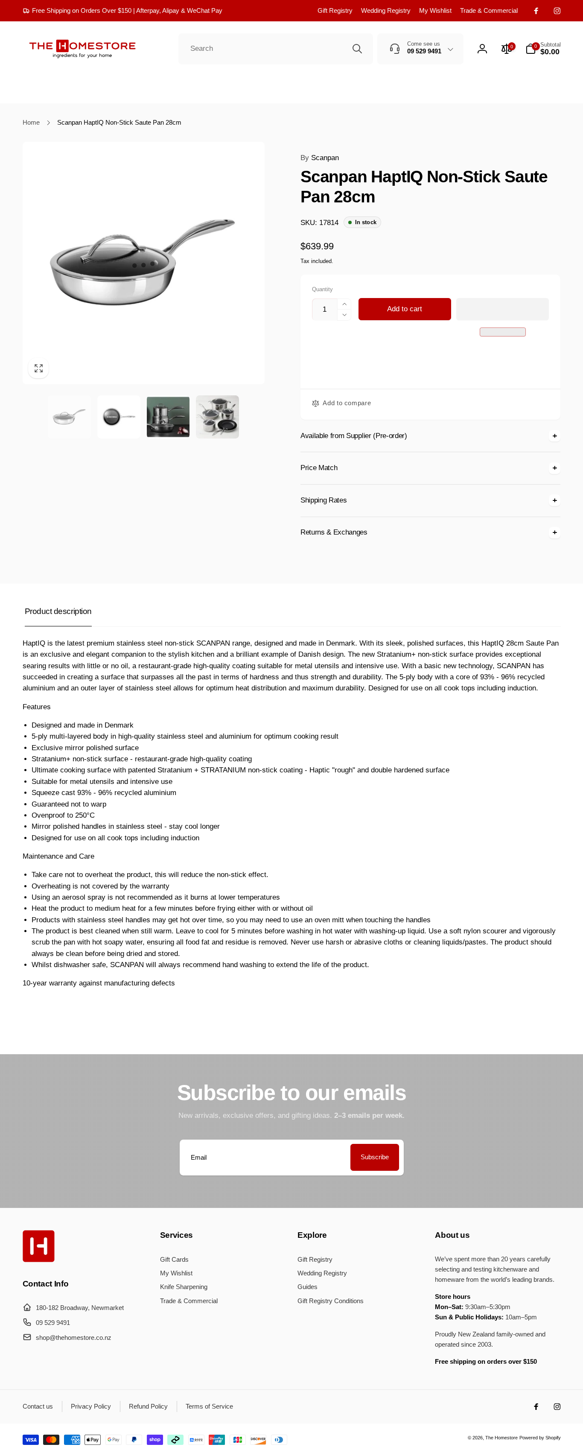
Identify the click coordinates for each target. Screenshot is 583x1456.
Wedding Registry (386, 10)
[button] (502, 309)
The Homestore (501, 1437)
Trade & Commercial (489, 10)
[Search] (357, 49)
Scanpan (319, 158)
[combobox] (275, 49)
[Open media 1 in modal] (144, 263)
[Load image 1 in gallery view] (69, 417)
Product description (58, 611)
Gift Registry (335, 10)
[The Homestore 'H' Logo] (39, 1260)
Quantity (322, 289)
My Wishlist (435, 10)
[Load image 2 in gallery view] (118, 417)
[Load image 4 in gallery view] (217, 417)
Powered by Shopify (540, 1437)
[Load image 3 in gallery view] (168, 417)
